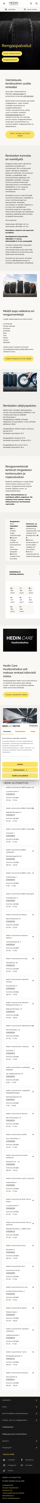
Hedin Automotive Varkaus (17, 1373)
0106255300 (10, 921)
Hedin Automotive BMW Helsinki (19, 808)
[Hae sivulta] (36, 3)
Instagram (12, 1465)
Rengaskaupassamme (13, 115)
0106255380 (10, 859)
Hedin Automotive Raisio (16, 1308)
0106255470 (10, 1011)
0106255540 (10, 880)
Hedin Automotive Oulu (16, 1245)
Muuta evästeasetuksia (11, 1498)
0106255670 (10, 1053)
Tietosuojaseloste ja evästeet (13, 1493)
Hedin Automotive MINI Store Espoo (18, 1200)
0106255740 (10, 965)
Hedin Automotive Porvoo (17, 1287)
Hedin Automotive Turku (16, 1352)
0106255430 (10, 1294)
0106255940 (10, 1338)
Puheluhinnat (7, 1490)
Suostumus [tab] (7, 731)
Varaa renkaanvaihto (12, 53)
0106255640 (10, 836)
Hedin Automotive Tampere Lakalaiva (17, 1330)
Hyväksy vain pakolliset (20, 775)
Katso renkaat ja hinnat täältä (20, 134)
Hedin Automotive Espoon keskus (17, 937)
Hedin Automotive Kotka (16, 1134)
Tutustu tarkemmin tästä (16, 695)
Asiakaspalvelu (7, 1427)
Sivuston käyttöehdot (10, 1488)
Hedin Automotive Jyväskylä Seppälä (18, 1068)
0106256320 (10, 1076)
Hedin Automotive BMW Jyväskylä (16, 851)
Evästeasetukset (18, 770)
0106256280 (10, 900)
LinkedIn (11, 1460)
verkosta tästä (18, 94)
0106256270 (10, 794)
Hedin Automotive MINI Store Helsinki (18, 1223)
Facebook (29, 1460)
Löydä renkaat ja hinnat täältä (18, 359)
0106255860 (10, 1141)
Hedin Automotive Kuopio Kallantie (17, 1156)
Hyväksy (20, 764)
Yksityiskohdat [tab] (20, 731)
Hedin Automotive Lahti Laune (19, 1178)
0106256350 (10, 988)
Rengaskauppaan (10, 60)
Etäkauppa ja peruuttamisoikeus (14, 1434)
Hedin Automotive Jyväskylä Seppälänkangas (18, 1092)
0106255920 (10, 1252)
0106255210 (10, 1379)
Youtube (28, 1465)
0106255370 (10, 1099)
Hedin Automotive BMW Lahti (18, 873)
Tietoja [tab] (33, 731)
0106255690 (10, 1273)
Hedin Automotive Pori (15, 1266)
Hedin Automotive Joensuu (17, 1046)
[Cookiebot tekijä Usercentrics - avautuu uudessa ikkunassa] (29, 726)
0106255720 (10, 1358)
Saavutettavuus (8, 1496)
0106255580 (10, 1164)
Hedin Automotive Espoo (16, 915)
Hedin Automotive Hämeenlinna (19, 1026)
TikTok (10, 1471)
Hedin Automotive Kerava (16, 1114)
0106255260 (10, 1315)
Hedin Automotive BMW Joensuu (19, 829)
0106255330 (10, 944)
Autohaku (12, 9)
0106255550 (10, 1185)
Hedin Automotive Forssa (16, 958)
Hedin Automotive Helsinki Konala (17, 980)
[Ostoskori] (30, 3)
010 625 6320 (28, 96)
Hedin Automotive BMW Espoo (19, 787)
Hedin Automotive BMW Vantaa (19, 894)
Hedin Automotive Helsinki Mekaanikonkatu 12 (17, 1004)
